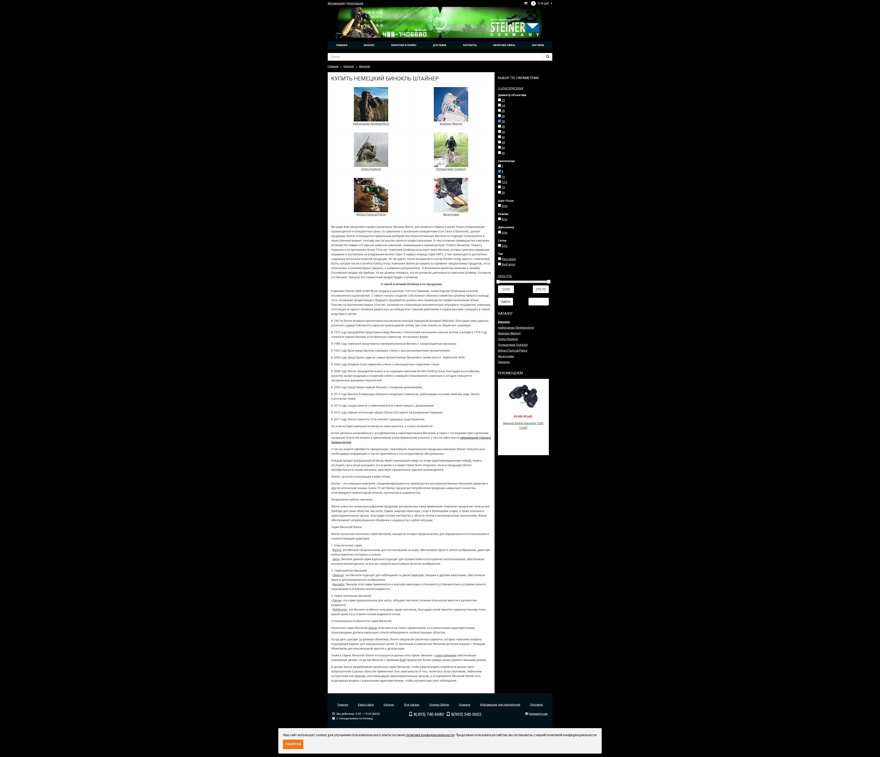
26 (503, 116)
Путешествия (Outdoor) (451, 169)
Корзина (538, 45)
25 (503, 111)
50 (503, 147)
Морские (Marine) (451, 123)
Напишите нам (538, 714)
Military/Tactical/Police (371, 214)
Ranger (337, 600)
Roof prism (508, 264)
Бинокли (504, 322)
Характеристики (510, 88)
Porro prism (509, 259)
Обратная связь (504, 45)
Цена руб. (505, 276)
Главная (341, 45)
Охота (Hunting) (371, 169)
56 (503, 153)
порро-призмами (445, 655)
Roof (403, 660)
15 (503, 187)
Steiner (372, 628)
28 (503, 121)
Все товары (411, 704)
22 (503, 100)
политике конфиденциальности (430, 735)
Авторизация (336, 3)
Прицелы (504, 362)
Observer (338, 575)
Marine (337, 550)
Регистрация (355, 3)
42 (503, 137)
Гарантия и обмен (403, 45)
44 (503, 142)
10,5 (504, 182)
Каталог (369, 45)
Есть (504, 206)
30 (503, 126)
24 (503, 105)
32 (503, 132)
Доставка (439, 45)
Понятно (293, 744)
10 (503, 177)
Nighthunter (340, 609)
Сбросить (538, 301)
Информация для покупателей (500, 704)
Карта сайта (366, 704)
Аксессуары (451, 214)
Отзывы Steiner (439, 704)
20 (503, 192)
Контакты (470, 45)
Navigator (339, 584)
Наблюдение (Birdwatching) (371, 123)
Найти (505, 301)
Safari (336, 559)
